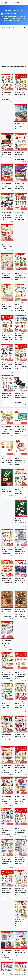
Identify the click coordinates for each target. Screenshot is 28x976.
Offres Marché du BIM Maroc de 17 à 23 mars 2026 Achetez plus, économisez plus (20, 491)
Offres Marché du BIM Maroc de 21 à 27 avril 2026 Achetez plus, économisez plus (20, 306)
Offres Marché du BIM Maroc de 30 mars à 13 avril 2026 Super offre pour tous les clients (7, 430)
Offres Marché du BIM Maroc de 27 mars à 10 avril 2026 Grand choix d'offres (7, 459)
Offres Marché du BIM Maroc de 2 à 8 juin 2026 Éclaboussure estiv (7, 186)
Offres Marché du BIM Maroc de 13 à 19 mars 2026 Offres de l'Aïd (20, 521)
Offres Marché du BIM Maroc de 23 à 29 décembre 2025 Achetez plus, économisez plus (20, 705)
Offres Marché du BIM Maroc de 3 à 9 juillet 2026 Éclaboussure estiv (7, 155)
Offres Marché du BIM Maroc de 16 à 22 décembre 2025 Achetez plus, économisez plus (6, 769)
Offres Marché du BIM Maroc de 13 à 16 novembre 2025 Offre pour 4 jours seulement (20, 830)
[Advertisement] (14, 45)
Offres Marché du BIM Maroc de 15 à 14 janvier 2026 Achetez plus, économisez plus (6, 644)
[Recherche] (9, 2)
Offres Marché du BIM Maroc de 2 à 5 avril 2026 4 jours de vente (20, 365)
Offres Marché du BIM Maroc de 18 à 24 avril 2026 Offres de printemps (7, 305)
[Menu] (25, 2)
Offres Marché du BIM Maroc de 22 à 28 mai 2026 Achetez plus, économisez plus (7, 216)
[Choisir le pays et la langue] (19, 2)
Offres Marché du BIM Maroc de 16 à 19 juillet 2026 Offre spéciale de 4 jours (20, 95)
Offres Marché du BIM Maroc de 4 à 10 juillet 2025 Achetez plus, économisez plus (20, 892)
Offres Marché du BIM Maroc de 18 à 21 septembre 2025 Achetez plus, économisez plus (7, 892)
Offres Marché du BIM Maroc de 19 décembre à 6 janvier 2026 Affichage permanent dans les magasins (7, 706)
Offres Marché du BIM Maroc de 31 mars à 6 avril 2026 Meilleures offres (20, 336)
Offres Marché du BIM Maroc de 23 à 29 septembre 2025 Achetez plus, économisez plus (7, 861)
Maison (3, 27)
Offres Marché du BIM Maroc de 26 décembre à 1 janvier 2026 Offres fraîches (7, 737)
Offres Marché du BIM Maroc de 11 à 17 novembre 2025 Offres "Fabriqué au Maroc (20, 800)
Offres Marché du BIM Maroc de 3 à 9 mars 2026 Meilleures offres (7, 550)
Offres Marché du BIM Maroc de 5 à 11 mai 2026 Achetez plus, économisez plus (20, 275)
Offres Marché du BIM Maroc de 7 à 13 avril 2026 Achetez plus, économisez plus (7, 397)
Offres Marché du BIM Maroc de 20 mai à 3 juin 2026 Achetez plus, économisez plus (20, 216)
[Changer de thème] (14, 2)
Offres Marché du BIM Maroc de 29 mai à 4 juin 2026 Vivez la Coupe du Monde (20, 186)
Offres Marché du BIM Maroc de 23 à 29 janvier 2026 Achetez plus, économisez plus (20, 582)
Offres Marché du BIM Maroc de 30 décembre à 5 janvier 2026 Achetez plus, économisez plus (7, 675)
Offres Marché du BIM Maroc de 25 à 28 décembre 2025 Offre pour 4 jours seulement (20, 675)
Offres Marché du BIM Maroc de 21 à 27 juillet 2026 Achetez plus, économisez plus (6, 96)
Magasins (9, 27)
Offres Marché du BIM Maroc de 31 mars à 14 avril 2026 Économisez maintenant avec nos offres (20, 398)
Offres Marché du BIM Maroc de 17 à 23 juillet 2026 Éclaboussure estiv (20, 126)
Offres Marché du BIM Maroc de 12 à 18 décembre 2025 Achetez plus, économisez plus (6, 800)
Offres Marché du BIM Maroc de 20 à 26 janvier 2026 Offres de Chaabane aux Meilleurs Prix (7, 613)
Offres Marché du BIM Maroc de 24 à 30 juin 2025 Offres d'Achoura (20, 953)
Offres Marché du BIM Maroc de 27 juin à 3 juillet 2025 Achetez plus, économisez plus (7, 954)
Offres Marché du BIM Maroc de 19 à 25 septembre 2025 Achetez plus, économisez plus (20, 861)
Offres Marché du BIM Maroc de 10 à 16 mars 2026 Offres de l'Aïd (7, 490)
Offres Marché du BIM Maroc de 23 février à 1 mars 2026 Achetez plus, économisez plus (7, 582)
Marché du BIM (16, 27)
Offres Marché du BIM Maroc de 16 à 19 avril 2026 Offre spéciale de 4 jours (7, 336)
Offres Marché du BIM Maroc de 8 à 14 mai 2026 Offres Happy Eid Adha (7, 274)
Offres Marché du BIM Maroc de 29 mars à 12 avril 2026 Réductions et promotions (20, 430)
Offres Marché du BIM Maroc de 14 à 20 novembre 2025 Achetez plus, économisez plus (6, 830)
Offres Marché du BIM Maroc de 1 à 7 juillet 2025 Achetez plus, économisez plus (20, 923)
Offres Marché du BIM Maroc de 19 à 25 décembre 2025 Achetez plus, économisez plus (20, 738)
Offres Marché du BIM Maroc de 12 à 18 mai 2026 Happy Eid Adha (7, 245)
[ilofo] (4, 2)
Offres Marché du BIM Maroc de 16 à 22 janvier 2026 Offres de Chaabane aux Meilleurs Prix (20, 613)
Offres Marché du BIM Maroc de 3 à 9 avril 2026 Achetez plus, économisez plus (7, 366)
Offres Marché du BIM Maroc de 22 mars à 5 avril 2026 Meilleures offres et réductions (20, 460)
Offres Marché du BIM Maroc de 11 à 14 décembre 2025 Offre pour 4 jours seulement (20, 769)
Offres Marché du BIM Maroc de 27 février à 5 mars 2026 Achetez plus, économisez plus (20, 551)
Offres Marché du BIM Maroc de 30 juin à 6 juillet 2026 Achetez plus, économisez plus (20, 156)
